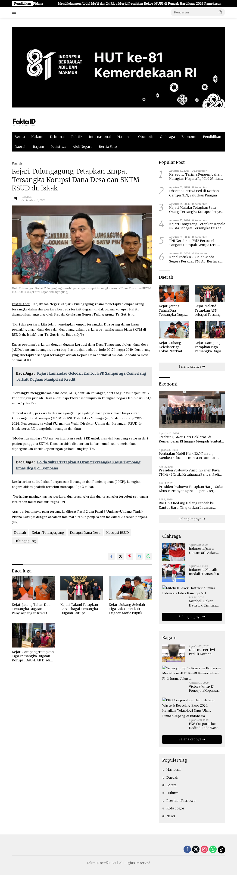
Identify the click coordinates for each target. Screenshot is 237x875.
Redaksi (26, 197)
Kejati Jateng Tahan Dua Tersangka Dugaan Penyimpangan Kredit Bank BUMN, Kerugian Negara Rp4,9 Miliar (31, 609)
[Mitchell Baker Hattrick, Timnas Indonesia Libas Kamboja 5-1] (192, 590)
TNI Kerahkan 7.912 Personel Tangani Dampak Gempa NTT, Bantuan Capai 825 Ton (193, 243)
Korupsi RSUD (117, 533)
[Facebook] (187, 850)
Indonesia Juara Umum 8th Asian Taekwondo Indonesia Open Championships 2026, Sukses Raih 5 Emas (204, 550)
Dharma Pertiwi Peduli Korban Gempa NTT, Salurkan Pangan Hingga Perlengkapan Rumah (194, 193)
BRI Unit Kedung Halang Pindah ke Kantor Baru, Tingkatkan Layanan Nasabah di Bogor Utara (186, 505)
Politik (76, 137)
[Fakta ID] (31, 122)
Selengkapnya (190, 366)
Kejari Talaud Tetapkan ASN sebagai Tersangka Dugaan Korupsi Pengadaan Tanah (79, 609)
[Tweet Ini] (120, 556)
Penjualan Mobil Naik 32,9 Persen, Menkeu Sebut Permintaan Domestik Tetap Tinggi (189, 456)
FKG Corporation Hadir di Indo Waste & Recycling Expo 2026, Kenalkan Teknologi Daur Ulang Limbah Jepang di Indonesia (204, 726)
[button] (220, 12)
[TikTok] (221, 849)
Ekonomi (188, 137)
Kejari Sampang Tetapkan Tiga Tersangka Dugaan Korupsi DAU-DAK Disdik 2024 (33, 656)
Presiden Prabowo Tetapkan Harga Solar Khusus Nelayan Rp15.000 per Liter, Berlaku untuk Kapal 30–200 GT (191, 489)
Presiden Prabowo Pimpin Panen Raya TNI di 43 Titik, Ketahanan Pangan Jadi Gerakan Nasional (189, 472)
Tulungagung (25, 541)
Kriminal (57, 137)
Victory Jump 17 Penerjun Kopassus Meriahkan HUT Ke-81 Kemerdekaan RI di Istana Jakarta (205, 688)
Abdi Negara (82, 147)
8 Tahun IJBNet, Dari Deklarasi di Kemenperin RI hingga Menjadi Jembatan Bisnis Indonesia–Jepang (192, 439)
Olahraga (167, 137)
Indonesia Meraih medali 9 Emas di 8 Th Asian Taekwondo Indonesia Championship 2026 (205, 572)
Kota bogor (175, 808)
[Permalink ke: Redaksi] (15, 198)
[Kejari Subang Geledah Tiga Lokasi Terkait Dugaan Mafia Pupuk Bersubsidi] (130, 588)
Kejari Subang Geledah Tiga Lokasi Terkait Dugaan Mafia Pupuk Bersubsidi (127, 609)
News (170, 816)
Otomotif (145, 137)
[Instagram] (204, 850)
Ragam (38, 147)
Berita (20, 137)
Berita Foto (108, 147)
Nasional (124, 137)
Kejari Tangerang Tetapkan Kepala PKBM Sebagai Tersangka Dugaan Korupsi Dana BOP (197, 226)
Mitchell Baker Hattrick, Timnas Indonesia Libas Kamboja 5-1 (202, 603)
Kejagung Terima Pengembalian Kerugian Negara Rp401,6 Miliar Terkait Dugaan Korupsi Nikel (195, 176)
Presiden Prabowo (181, 801)
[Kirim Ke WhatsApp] (148, 556)
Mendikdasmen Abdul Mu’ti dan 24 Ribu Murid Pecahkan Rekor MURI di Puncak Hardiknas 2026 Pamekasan (117, 3)
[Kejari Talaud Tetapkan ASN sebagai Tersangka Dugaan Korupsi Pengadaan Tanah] (81, 588)
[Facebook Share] (111, 556)
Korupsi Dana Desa (85, 533)
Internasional (100, 137)
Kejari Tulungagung (48, 533)
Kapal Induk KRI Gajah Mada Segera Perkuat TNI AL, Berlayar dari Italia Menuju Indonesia (195, 259)
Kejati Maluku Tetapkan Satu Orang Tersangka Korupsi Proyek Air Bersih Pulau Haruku (196, 209)
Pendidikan (212, 137)
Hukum (37, 137)
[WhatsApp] (213, 850)
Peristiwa (58, 147)
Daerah (20, 147)
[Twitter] (196, 850)
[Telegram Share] (139, 556)
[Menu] (15, 12)
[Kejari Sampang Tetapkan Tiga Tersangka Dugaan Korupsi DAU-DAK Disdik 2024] (33, 635)
